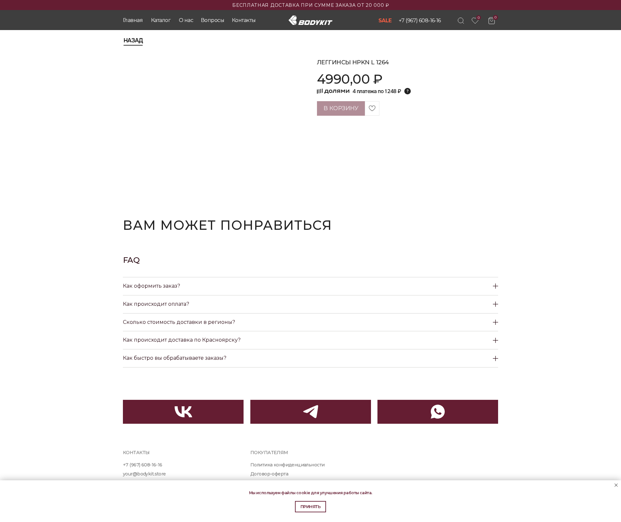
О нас (186, 20)
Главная (133, 20)
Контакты (244, 20)
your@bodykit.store (144, 474)
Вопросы (212, 20)
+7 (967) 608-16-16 (420, 20)
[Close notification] (616, 485)
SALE (385, 20)
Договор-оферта (269, 474)
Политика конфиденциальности (287, 465)
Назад (133, 40)
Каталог (160, 20)
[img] (461, 21)
